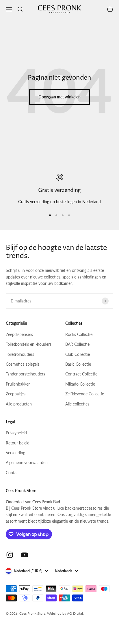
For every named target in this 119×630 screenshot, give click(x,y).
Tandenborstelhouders (25, 373)
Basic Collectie (78, 364)
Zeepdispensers (19, 334)
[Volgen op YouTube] (24, 555)
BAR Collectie (77, 344)
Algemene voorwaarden (27, 462)
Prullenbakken (18, 384)
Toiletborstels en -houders (28, 344)
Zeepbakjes (15, 393)
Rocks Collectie (78, 334)
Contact (13, 472)
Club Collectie (77, 354)
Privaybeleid (16, 432)
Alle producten (19, 403)
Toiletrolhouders (20, 354)
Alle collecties (77, 403)
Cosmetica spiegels (22, 364)
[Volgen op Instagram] (10, 555)
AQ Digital (75, 613)
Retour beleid (17, 442)
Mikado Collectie (80, 384)
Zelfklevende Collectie (84, 393)
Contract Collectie (81, 373)
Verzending (15, 452)
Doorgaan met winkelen (59, 96)
